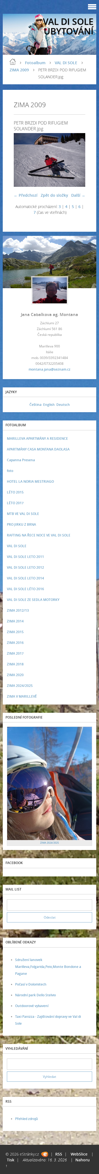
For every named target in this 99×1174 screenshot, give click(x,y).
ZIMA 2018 (15, 664)
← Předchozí (25, 195)
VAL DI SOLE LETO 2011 (25, 556)
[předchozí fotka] (22, 160)
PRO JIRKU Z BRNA (21, 524)
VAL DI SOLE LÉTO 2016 (25, 589)
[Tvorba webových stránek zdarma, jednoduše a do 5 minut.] (44, 1154)
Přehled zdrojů (26, 1118)
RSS (58, 1154)
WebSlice (79, 1154)
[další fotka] (76, 160)
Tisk (10, 1159)
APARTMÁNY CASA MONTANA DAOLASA (38, 449)
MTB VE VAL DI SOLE (23, 513)
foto (10, 470)
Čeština (35, 404)
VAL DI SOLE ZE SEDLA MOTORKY (33, 599)
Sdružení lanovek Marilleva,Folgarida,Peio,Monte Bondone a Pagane (48, 966)
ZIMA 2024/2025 (20, 685)
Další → (78, 195)
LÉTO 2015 (15, 492)
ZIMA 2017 (15, 653)
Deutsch (63, 404)
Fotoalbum (35, 62)
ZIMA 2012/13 (18, 610)
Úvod (13, 61)
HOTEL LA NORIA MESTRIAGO (30, 481)
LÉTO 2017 (15, 503)
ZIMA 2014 (15, 621)
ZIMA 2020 (15, 675)
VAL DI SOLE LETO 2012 (25, 567)
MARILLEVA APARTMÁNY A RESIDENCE (37, 438)
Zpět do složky (54, 195)
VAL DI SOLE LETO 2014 (25, 578)
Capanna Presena (21, 460)
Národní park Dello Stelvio (35, 995)
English (49, 404)
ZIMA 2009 (19, 69)
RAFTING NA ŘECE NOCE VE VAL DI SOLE (38, 535)
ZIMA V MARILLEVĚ (22, 696)
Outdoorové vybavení (31, 1005)
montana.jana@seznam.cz (49, 369)
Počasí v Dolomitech (30, 984)
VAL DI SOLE (66, 62)
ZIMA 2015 (15, 632)
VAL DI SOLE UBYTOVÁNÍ (68, 26)
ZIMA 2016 (15, 642)
